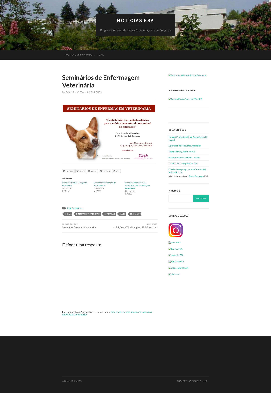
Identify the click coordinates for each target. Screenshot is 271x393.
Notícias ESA (135, 20)
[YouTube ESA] (176, 261)
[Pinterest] (174, 274)
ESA (69, 208)
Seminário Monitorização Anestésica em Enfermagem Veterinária (137, 185)
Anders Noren (194, 381)
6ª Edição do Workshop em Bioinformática (135, 226)
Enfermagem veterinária (88, 214)
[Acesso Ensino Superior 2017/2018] (185, 99)
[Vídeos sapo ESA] (178, 267)
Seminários (77, 208)
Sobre (101, 55)
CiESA (80, 92)
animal (68, 214)
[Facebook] (175, 242)
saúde (122, 214)
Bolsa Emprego (196, 176)
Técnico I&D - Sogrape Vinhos (183, 163)
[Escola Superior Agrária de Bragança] (187, 75)
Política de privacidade (78, 55)
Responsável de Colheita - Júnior (184, 157)
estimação (109, 214)
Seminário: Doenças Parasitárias (79, 226)
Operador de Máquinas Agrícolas (185, 145)
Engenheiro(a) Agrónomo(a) (182, 151)
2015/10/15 (68, 92)
